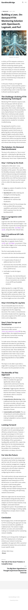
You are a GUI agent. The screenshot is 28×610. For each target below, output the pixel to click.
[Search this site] (23, 2)
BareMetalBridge (8, 2)
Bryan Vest (5, 11)
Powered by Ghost (14, 600)
